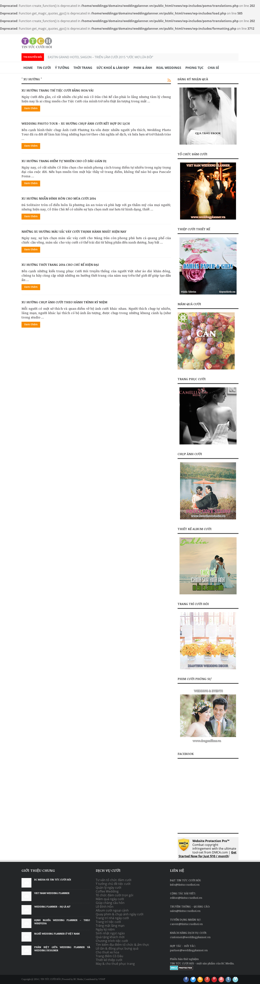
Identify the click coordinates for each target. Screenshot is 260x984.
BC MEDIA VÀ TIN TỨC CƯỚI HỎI (52, 879)
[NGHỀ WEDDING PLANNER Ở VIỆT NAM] (26, 937)
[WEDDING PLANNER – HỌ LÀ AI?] (26, 910)
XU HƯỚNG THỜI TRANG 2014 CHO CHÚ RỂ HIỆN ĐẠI (60, 265)
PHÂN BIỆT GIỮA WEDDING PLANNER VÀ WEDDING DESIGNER (62, 948)
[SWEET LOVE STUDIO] (208, 518)
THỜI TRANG (82, 68)
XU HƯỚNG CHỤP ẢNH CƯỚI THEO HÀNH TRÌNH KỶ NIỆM (64, 302)
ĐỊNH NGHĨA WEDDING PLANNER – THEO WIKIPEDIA (62, 921)
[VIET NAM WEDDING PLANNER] (208, 218)
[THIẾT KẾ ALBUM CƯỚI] (208, 565)
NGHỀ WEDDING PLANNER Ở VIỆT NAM (57, 933)
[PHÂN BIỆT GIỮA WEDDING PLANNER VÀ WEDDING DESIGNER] (26, 950)
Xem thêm (30, 108)
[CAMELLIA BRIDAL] (208, 415)
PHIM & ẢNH (142, 68)
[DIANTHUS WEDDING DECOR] (208, 668)
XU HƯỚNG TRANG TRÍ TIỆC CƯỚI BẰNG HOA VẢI (57, 90)
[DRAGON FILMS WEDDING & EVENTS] (208, 743)
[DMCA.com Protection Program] (181, 969)
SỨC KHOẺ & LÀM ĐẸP (113, 68)
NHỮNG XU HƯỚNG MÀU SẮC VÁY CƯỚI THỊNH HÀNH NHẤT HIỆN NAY (74, 231)
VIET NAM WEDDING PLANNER (51, 893)
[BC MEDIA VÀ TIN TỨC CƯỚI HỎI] (26, 883)
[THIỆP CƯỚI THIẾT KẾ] (208, 266)
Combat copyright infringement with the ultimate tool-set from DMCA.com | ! (207, 848)
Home (28, 68)
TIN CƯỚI (44, 68)
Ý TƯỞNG (62, 68)
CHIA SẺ (213, 68)
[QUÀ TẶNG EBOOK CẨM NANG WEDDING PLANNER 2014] (208, 116)
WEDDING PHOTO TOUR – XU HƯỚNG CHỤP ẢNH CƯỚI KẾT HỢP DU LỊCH (76, 123)
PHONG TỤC (194, 68)
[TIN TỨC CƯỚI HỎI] (37, 42)
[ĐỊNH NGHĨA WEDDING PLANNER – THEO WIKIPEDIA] (26, 923)
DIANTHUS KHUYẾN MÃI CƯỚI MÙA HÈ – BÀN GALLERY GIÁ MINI (93, 57)
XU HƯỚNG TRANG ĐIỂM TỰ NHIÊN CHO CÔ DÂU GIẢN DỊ (64, 161)
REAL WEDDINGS (168, 68)
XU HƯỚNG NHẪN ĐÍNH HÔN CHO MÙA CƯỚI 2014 (59, 198)
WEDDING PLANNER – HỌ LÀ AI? (52, 906)
